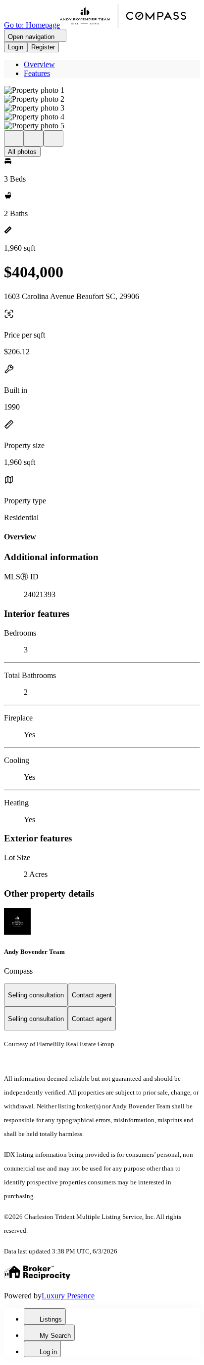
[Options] (14, 138)
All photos (22, 151)
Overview (39, 64)
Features (37, 73)
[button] (102, 90)
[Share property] (53, 138)
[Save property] (34, 138)
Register (43, 47)
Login (15, 47)
